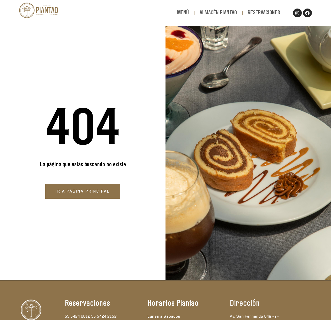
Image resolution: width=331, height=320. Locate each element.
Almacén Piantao (218, 13)
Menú (183, 13)
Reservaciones (264, 13)
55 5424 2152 (104, 316)
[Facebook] (307, 13)
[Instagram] (297, 13)
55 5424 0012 (77, 316)
